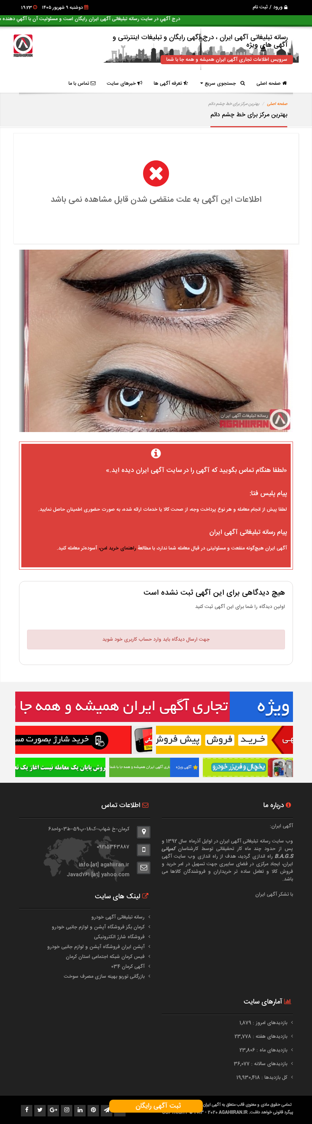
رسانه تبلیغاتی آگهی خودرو (118, 917)
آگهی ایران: (281, 826)
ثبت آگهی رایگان (156, 1106)
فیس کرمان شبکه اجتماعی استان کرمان (105, 957)
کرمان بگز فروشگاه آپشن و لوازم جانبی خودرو (98, 927)
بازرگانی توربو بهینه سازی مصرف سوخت (104, 976)
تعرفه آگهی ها (168, 83)
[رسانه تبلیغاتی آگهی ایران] (154, 707)
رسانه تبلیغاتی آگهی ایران (245, 841)
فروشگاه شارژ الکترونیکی (119, 937)
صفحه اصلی (269, 83)
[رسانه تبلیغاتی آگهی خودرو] (224, 740)
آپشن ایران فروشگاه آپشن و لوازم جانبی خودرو (96, 947)
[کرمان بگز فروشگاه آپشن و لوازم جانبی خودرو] (248, 767)
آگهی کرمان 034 (128, 967)
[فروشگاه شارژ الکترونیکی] (83, 740)
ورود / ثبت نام (268, 7)
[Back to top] (289, 1105)
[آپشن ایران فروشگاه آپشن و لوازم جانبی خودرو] (60, 767)
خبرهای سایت (122, 83)
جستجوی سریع (221, 83)
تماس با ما (79, 83)
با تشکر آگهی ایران (274, 894)
